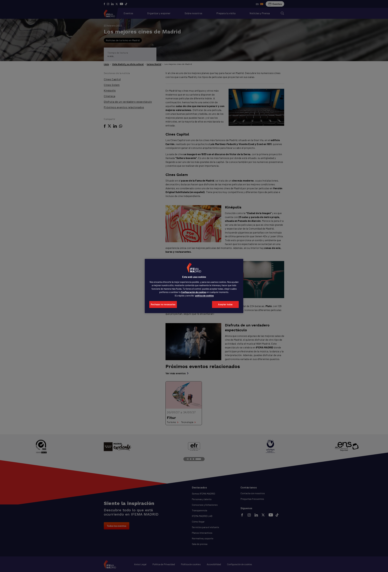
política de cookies (204, 295)
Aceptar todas (225, 304)
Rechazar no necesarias (163, 304)
